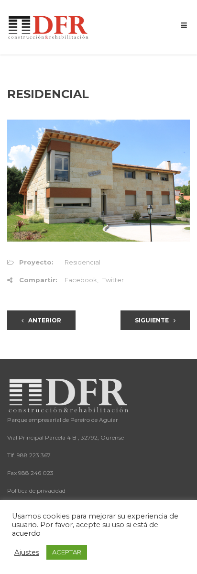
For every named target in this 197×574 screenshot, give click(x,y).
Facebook (81, 280)
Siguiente (152, 320)
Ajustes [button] (26, 552)
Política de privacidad (36, 490)
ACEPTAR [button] (66, 552)
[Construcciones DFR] (48, 26)
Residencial (82, 262)
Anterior (44, 320)
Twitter (113, 280)
